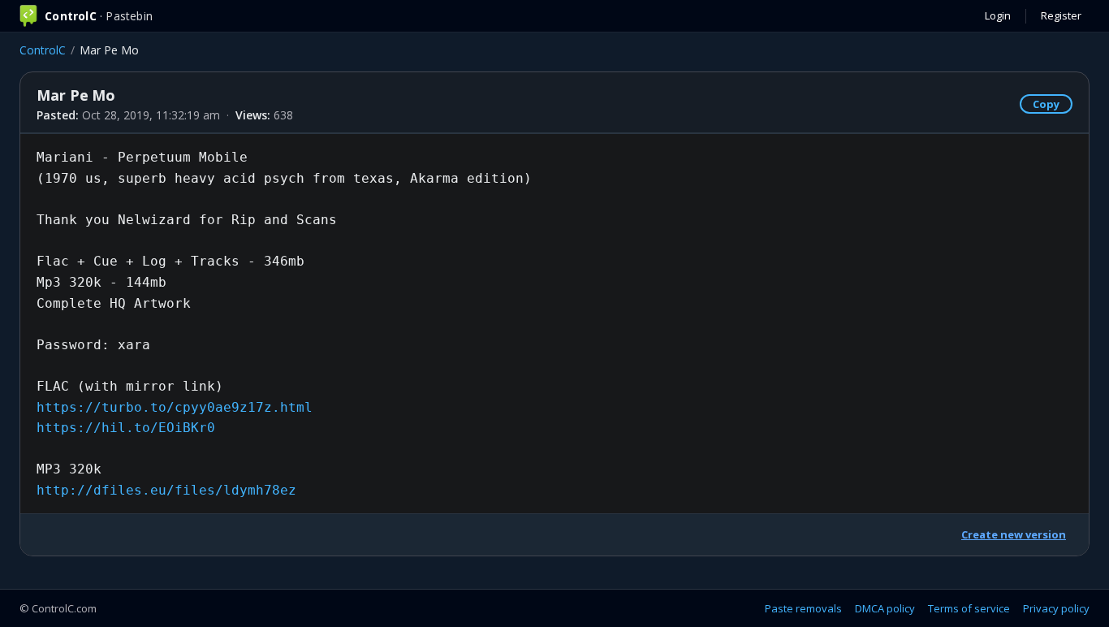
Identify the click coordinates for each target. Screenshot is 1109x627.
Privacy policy (1056, 608)
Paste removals (803, 608)
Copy (1046, 104)
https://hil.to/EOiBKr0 (126, 427)
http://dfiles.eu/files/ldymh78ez (166, 490)
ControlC (42, 50)
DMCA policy (885, 608)
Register (1061, 15)
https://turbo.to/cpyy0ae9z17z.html (175, 407)
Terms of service (969, 608)
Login (998, 15)
